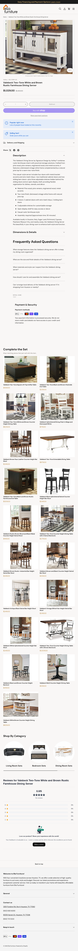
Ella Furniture (12, 946)
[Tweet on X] (10, 150)
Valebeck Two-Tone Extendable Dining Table (55, 459)
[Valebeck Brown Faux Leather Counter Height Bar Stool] (20, 444)
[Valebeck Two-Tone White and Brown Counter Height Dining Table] (20, 406)
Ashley (5, 79)
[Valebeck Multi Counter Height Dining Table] (57, 667)
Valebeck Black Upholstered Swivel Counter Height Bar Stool (55, 497)
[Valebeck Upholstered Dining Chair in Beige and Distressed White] (57, 406)
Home (5, 17)
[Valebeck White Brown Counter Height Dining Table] (20, 705)
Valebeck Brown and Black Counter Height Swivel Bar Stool (57, 572)
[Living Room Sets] (14, 752)
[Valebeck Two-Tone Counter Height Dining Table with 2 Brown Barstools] (57, 630)
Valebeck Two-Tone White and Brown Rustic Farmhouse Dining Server (28, 17)
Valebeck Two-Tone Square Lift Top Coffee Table (19, 385)
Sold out (52, 104)
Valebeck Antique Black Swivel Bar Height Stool (19, 608)
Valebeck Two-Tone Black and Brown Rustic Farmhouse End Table (18, 497)
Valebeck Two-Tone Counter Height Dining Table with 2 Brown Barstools (56, 646)
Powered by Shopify (22, 946)
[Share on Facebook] (14, 150)
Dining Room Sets (64, 766)
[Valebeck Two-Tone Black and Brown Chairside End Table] (57, 369)
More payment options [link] (39, 116)
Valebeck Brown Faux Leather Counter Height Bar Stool (20, 460)
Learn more (55, 2)
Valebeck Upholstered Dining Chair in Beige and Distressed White (56, 423)
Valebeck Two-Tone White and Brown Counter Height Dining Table (19, 423)
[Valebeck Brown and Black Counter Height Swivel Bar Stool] (57, 556)
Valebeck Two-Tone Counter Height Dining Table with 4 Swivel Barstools (56, 535)
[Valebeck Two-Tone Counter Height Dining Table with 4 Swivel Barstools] (57, 518)
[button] (69, 9)
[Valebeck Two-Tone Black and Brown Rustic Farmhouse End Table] (20, 481)
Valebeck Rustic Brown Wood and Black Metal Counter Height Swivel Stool (19, 535)
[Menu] (73, 9)
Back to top (39, 864)
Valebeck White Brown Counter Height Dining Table (19, 721)
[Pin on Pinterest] (18, 150)
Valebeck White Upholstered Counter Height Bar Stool (20, 646)
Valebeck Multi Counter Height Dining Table (55, 683)
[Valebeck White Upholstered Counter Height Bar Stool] (20, 630)
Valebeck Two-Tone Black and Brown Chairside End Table (56, 386)
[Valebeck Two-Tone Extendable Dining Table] (57, 444)
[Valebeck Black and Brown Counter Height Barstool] (20, 667)
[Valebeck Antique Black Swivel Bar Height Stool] (20, 593)
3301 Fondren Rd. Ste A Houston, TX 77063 (19, 907)
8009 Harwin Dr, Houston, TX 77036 (16, 915)
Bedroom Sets (39, 766)
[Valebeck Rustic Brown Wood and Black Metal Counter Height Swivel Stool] (20, 518)
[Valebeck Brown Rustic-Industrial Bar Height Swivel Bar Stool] (20, 556)
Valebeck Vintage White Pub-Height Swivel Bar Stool (56, 609)
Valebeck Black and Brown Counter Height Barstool (17, 684)
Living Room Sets (14, 766)
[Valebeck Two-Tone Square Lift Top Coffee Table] (20, 369)
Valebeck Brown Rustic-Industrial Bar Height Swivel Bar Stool (18, 572)
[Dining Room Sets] (64, 752)
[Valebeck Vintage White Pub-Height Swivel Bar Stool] (57, 593)
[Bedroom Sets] (39, 752)
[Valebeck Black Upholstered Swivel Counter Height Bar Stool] (57, 481)
